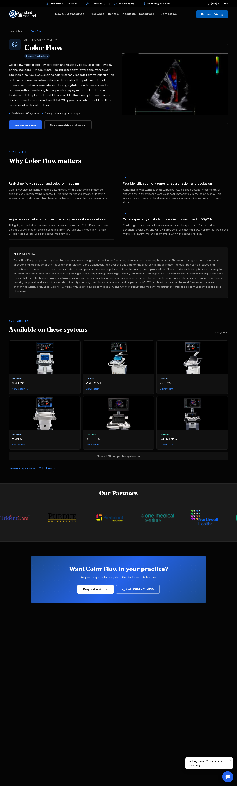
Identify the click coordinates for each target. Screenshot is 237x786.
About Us (129, 14)
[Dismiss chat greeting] (230, 760)
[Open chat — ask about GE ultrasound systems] (227, 776)
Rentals (113, 14)
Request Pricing (212, 14)
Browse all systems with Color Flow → (32, 468)
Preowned (97, 14)
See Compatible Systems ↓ (68, 125)
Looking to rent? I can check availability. (205, 763)
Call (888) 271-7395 (140, 589)
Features (22, 31)
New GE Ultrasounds (69, 14)
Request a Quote (25, 125)
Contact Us (168, 14)
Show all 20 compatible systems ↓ (118, 456)
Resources (146, 14)
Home (12, 31)
